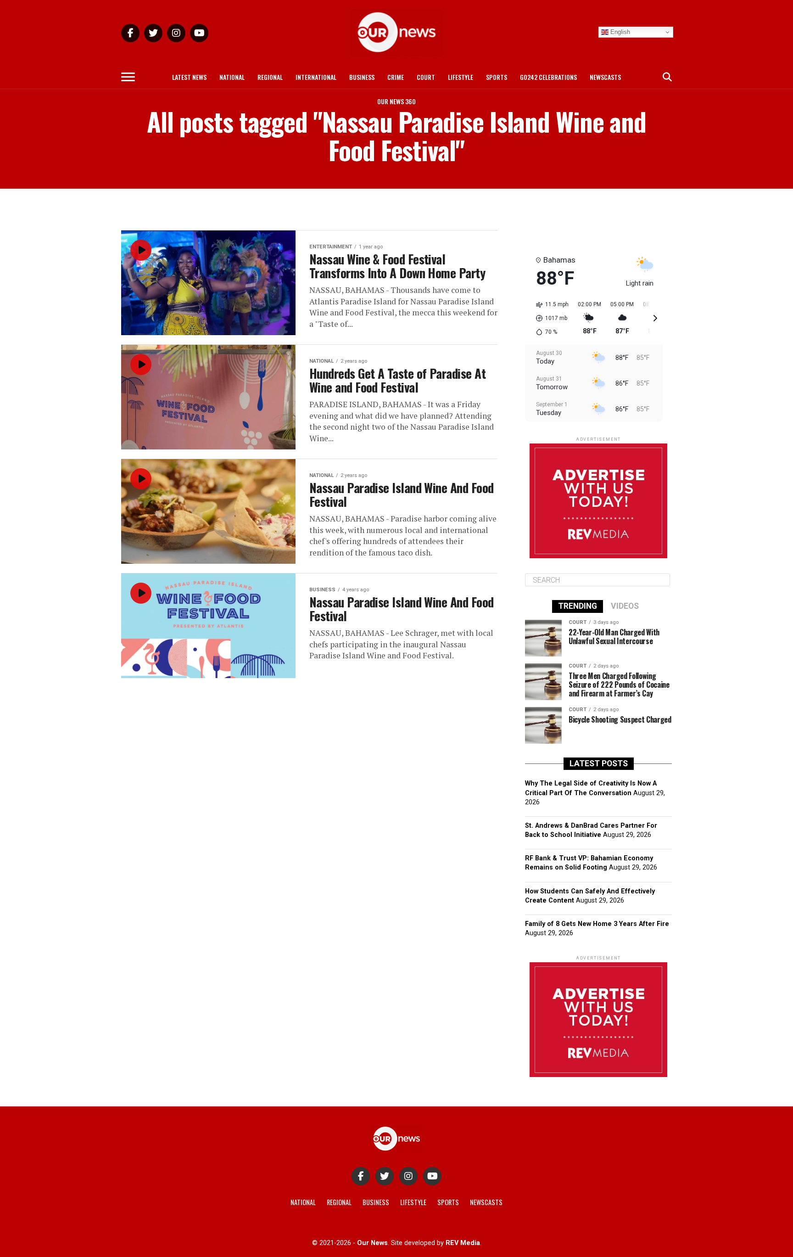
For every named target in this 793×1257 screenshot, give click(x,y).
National (232, 77)
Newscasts (605, 77)
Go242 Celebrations (548, 77)
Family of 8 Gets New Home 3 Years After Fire (597, 924)
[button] (549, 318)
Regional (270, 77)
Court (426, 77)
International (316, 77)
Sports (496, 77)
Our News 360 (396, 101)
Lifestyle (460, 77)
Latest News (189, 77)
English (619, 31)
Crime (395, 77)
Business (361, 77)
